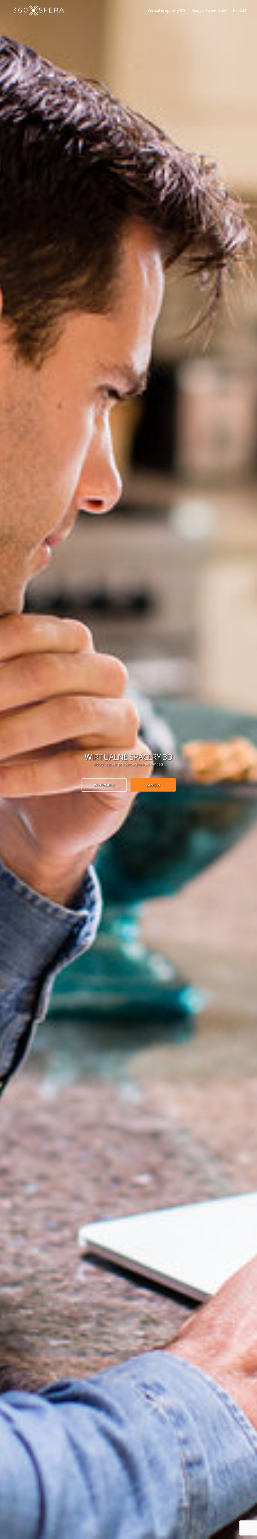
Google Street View (209, 10)
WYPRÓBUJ (104, 784)
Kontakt (239, 10)
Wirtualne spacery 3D (166, 10)
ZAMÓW (153, 784)
